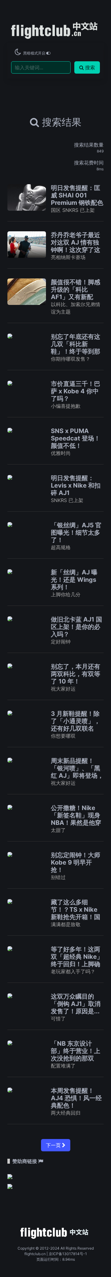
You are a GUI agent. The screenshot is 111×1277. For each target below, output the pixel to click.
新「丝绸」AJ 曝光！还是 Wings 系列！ (74, 580)
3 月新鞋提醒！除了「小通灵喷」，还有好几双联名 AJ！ (75, 725)
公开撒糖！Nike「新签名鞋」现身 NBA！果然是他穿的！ (76, 819)
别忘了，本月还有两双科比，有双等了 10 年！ (75, 674)
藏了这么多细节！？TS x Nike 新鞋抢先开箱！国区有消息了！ (75, 913)
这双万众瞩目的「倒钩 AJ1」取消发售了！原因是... (76, 1004)
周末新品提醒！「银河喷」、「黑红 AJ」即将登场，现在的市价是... (77, 772)
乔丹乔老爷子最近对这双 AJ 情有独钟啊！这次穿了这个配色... (75, 246)
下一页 (54, 1145)
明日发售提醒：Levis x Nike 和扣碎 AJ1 (76, 485)
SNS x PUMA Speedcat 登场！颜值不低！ (75, 438)
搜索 (90, 67)
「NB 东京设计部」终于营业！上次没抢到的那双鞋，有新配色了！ (75, 1054)
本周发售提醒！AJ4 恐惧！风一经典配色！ (76, 1098)
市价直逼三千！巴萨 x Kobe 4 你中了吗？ (75, 391)
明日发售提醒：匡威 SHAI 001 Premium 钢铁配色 (77, 195)
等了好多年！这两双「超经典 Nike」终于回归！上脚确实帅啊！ (77, 960)
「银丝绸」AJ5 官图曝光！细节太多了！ (76, 532)
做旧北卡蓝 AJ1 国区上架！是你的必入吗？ (76, 627)
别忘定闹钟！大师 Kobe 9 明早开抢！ (75, 862)
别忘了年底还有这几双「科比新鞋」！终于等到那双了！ (75, 348)
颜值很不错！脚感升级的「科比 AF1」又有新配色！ (75, 293)
